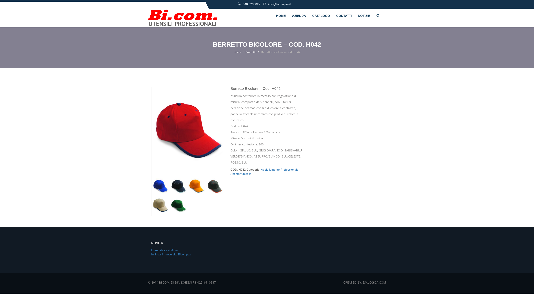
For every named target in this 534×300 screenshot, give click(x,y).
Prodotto (251, 52)
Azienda (299, 16)
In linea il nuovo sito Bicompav (171, 254)
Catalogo (321, 16)
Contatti (344, 16)
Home (281, 16)
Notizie (364, 16)
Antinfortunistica (241, 173)
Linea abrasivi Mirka (164, 250)
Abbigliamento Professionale (279, 169)
